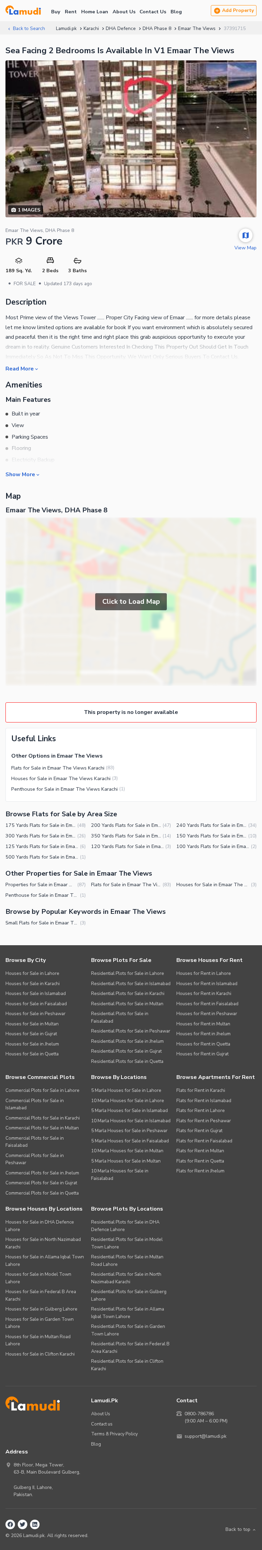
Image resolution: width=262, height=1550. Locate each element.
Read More (19, 368)
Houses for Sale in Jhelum (32, 1044)
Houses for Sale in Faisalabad (36, 1003)
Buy (55, 11)
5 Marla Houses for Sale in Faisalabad (130, 1141)
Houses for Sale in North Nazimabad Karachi (43, 1243)
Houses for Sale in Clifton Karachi (40, 1354)
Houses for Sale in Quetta (32, 1054)
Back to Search (29, 28)
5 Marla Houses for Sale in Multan (126, 1161)
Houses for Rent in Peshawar (206, 1013)
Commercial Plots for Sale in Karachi (42, 1118)
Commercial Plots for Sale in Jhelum (42, 1173)
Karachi (91, 28)
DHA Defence (121, 28)
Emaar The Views (197, 28)
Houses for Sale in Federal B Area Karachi (40, 1295)
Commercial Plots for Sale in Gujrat (41, 1183)
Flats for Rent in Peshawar (203, 1120)
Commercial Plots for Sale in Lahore (42, 1090)
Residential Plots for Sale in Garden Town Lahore (128, 1330)
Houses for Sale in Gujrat (31, 1033)
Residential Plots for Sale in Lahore (127, 973)
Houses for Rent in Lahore (203, 973)
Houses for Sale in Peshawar (35, 1013)
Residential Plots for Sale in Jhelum (127, 1041)
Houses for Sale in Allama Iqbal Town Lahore (44, 1261)
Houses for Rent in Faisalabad (207, 1003)
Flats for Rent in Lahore (200, 1110)
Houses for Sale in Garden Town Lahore (39, 1323)
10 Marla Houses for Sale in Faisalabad (119, 1175)
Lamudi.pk (66, 28)
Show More (20, 474)
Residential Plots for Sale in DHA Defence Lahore (125, 1226)
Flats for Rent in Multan (200, 1150)
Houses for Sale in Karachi (32, 983)
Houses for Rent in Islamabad (206, 983)
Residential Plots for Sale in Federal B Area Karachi (130, 1348)
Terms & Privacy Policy (114, 1434)
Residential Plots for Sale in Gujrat (126, 1051)
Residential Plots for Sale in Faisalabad (119, 1017)
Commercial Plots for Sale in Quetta (42, 1193)
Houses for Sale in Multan (32, 1024)
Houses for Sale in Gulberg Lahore (41, 1309)
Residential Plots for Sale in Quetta (127, 1061)
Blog (176, 11)
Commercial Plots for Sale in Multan (42, 1128)
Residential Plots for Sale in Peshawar (130, 1031)
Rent (71, 11)
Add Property (238, 10)
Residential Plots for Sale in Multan (127, 1003)
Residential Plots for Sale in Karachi (127, 993)
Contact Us (153, 11)
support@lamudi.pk (206, 1436)
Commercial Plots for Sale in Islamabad (34, 1104)
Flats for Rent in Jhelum (200, 1171)
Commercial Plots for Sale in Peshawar (34, 1159)
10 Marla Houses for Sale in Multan (127, 1150)
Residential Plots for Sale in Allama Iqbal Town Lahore (127, 1313)
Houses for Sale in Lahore (32, 973)
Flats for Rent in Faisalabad (204, 1141)
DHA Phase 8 (157, 28)
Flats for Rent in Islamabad (203, 1100)
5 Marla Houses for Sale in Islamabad (129, 1110)
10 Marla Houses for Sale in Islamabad (131, 1120)
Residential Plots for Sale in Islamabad (131, 983)
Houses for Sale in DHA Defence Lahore (39, 1226)
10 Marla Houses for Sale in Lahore (127, 1100)
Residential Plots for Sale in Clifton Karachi (127, 1365)
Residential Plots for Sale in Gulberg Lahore (128, 1295)
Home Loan (94, 11)
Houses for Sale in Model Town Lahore (38, 1278)
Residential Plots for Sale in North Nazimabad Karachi (126, 1278)
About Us (124, 11)
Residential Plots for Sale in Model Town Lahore (127, 1243)
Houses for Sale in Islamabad (35, 993)
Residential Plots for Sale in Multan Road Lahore (127, 1261)
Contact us (102, 1424)
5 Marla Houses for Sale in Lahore (126, 1090)
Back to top (237, 1529)
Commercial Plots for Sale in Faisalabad (34, 1142)
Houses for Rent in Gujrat (202, 1054)
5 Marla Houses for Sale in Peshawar (129, 1130)
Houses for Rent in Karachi (203, 993)
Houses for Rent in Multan (203, 1024)
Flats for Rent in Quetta (200, 1161)
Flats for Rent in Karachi (200, 1090)
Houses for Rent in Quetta (203, 1044)
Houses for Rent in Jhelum (203, 1033)
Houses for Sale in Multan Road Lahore (38, 1340)
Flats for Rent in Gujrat (199, 1130)
